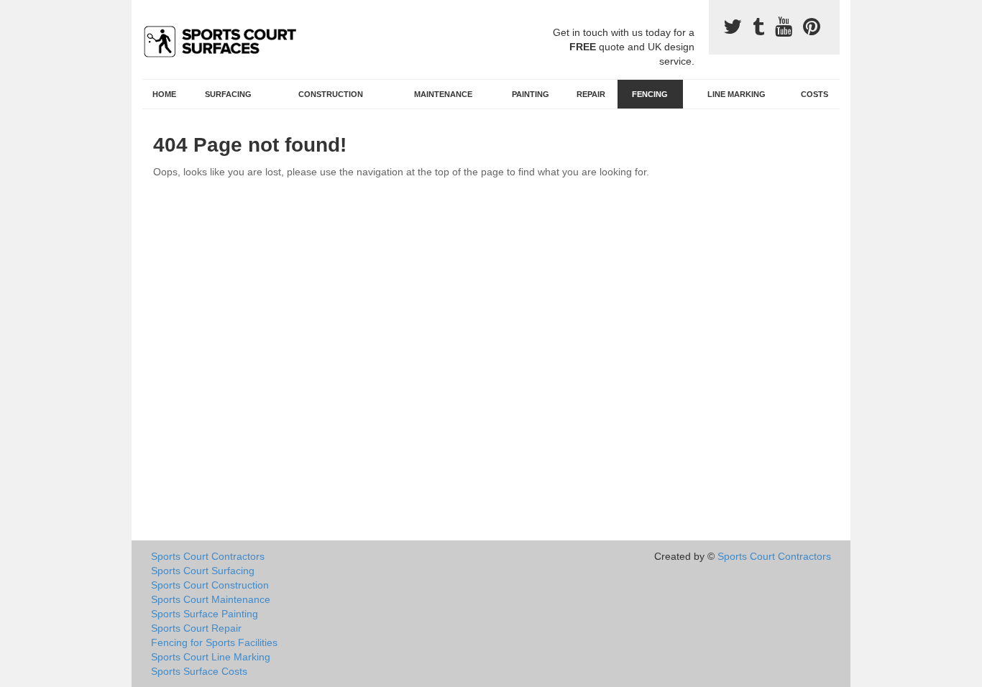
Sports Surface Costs (199, 671)
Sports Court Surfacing (202, 570)
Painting (530, 94)
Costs (814, 94)
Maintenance (443, 94)
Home (164, 94)
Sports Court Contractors (208, 556)
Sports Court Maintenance (210, 599)
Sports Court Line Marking (210, 657)
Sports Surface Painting (204, 613)
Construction (330, 94)
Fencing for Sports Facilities (214, 642)
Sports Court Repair (196, 628)
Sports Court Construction (210, 585)
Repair (591, 94)
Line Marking (736, 94)
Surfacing (228, 94)
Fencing (650, 94)
